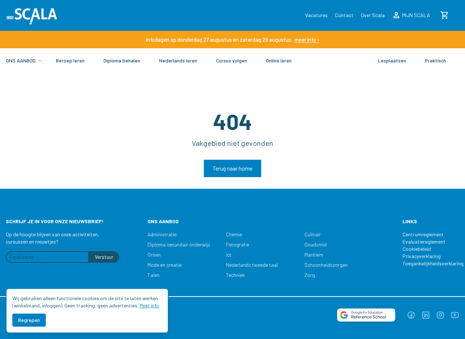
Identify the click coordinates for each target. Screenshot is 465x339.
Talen (153, 275)
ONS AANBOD (21, 60)
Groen (154, 255)
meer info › (307, 39)
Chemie (234, 234)
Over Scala (373, 15)
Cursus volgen (231, 60)
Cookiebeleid (417, 249)
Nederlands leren (178, 60)
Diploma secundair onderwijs (178, 244)
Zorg (309, 275)
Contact (344, 15)
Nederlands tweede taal (252, 265)
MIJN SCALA (411, 15)
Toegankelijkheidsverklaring (429, 263)
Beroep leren (70, 60)
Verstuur (104, 257)
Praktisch (435, 60)
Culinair (312, 234)
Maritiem (313, 255)
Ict (228, 255)
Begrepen (29, 320)
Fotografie (237, 244)
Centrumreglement (423, 234)
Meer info (149, 305)
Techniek (235, 275)
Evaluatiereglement (424, 241)
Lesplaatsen (392, 60)
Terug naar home (232, 168)
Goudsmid (315, 244)
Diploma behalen (122, 60)
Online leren (279, 60)
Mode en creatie (164, 265)
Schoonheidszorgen (326, 265)
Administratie (162, 234)
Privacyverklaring (422, 256)
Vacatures (316, 15)
